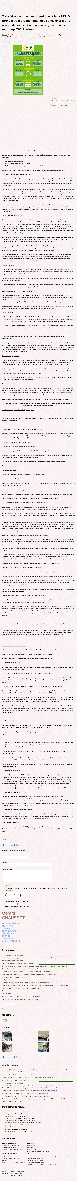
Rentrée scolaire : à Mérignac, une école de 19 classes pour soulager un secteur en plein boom (29, 1090)
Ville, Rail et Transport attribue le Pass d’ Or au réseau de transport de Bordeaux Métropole (28, 1077)
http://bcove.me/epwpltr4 (10, 840)
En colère (8, 1129)
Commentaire (8, 869)
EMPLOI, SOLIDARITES (16, 1175)
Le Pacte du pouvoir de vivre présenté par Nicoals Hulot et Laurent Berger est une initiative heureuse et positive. (34, 966)
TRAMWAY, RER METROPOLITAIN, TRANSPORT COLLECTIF (42, 1164)
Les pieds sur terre (11, 1127)
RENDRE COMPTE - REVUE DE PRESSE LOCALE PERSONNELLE (22, 996)
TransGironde (56, 650)
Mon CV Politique (7, 993)
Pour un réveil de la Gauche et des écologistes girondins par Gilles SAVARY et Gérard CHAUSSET (31, 974)
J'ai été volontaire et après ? (10, 991)
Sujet (5, 862)
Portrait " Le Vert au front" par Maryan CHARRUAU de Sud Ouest (21, 999)
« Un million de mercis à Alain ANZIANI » (14, 1080)
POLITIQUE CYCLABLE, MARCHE (36, 1160)
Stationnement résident (12, 1120)
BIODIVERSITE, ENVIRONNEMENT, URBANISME (13, 1162)
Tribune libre (5, 1169)
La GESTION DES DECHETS (9, 1147)
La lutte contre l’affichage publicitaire (10, 1158)
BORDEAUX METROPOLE (17, 1173)
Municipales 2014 (31, 1145)
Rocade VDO (31, 1166)
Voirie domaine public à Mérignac (36, 1158)
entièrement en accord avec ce (15, 1122)
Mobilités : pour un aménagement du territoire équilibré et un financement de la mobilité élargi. (29, 958)
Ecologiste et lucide (7, 980)
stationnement (9, 1116)
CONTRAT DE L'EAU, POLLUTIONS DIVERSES (13, 1149)
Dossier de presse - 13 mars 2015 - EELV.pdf (63, 100)
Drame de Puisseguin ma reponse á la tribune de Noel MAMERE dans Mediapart (25, 982)
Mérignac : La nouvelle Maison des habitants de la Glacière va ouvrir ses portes (25, 1093)
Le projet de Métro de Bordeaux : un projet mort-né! (17, 1075)
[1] (71, 181)
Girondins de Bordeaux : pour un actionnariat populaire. (18, 963)
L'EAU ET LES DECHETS (9, 1143)
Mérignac (4, 1171)
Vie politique (14, 1169)
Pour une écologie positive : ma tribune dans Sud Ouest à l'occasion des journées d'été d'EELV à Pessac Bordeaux (35, 985)
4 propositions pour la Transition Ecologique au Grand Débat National (22, 969)
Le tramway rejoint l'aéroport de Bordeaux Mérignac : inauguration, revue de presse (47, 1156)
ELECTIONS (30, 1143)
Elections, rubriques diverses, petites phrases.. (22, 1177)
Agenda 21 (4, 1160)
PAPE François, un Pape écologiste (12, 955)
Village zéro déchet (11, 1114)
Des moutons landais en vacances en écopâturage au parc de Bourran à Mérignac (26, 1096)
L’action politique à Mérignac (17, 1171)
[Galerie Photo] (7, 1041)
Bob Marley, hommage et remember (12, 960)
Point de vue (5, 1173)
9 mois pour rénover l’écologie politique (13, 977)
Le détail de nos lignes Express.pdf (60, 105)
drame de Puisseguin (12, 1118)
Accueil (4, 35)
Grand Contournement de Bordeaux (36, 1162)
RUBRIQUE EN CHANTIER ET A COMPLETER (38, 1151)
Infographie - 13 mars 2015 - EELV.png (61, 103)
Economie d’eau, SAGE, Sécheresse (10, 1145)
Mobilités (30, 1154)
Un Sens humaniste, (11, 1131)
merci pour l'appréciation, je (14, 1112)
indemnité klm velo (11, 1125)
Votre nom (6, 855)
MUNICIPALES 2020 (32, 1149)
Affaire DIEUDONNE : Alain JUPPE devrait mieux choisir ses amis (21, 988)
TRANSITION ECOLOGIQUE (10, 1154)
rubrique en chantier (6, 1156)
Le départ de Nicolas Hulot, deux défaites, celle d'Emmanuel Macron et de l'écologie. (26, 971)
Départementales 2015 (32, 1147)
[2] (3, 654)
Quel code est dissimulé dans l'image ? (18, 901)
